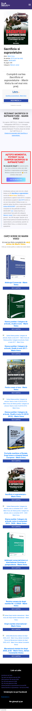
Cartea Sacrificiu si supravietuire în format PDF (13, 685)
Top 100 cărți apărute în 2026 (9, 681)
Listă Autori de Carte (6, 675)
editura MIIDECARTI (9, 206)
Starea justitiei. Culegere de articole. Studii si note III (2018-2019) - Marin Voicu (16, 414)
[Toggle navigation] (30, 5)
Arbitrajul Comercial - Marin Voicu (16, 283)
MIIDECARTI (12, 60)
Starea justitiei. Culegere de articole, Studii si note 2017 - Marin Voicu (16, 348)
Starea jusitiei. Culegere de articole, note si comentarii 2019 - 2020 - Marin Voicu (16, 521)
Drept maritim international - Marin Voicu (16, 625)
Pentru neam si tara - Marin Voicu (16, 388)
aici (12, 211)
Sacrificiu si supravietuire (20, 193)
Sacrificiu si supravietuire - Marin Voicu (16, 95)
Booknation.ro (5, 697)
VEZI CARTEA (16, 288)
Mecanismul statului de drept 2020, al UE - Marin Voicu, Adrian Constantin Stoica (16, 650)
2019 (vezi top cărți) (17, 58)
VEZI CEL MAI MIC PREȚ (16, 179)
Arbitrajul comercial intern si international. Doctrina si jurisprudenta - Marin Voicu (16, 562)
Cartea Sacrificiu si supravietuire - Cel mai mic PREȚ (15, 687)
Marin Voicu (11, 56)
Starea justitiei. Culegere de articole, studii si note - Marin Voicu (16, 323)
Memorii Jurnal (14, 65)
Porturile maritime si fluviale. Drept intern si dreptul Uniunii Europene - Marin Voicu (16, 455)
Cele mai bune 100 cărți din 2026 (10, 679)
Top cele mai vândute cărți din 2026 (10, 677)
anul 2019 (21, 200)
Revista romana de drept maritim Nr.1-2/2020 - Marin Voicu (16, 603)
